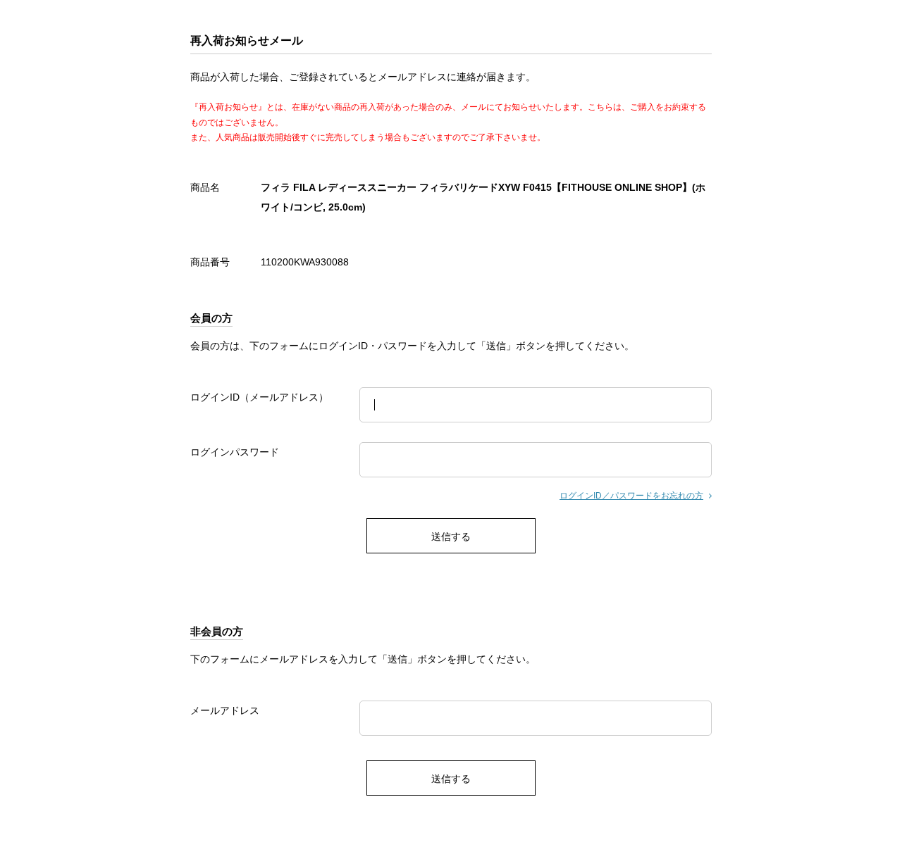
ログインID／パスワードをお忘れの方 (631, 496)
